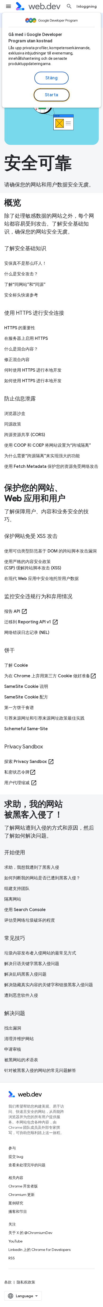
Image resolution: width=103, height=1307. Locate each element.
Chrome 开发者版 (23, 1186)
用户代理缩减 (20, 782)
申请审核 (12, 1049)
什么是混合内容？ (21, 349)
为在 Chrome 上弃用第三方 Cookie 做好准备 (50, 676)
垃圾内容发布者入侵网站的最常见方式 (40, 953)
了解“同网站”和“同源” (24, 284)
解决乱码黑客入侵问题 (25, 974)
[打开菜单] (8, 6)
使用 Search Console (25, 909)
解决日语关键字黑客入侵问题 (31, 963)
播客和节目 (17, 1211)
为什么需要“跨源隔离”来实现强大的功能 (42, 456)
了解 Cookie (16, 665)
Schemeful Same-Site (26, 729)
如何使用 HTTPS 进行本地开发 (33, 380)
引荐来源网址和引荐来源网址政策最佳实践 (44, 718)
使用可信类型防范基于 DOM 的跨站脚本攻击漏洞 (50, 551)
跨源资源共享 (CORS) (24, 434)
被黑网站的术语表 (21, 1060)
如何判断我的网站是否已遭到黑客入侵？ (42, 878)
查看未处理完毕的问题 (26, 1165)
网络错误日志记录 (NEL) (26, 632)
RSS (11, 1258)
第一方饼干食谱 (19, 707)
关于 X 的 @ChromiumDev (30, 1232)
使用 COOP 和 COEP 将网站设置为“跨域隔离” (47, 445)
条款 (8, 1282)
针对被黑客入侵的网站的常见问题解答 (40, 1070)
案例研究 (15, 1203)
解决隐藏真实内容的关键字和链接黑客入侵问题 (48, 985)
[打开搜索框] (69, 6)
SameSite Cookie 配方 (26, 697)
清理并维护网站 (19, 1038)
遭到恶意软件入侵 (21, 995)
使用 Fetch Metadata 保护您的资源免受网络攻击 (51, 466)
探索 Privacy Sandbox (29, 761)
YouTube (15, 1241)
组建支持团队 (17, 888)
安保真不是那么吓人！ (25, 263)
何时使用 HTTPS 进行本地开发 (33, 370)
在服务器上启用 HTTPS (26, 338)
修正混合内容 (17, 359)
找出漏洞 (12, 1028)
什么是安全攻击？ (21, 274)
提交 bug (15, 1156)
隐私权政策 (26, 1282)
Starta (51, 95)
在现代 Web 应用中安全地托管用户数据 (41, 578)
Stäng (51, 78)
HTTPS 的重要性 (19, 328)
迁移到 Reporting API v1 (31, 622)
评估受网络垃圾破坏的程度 (29, 920)
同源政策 (12, 424)
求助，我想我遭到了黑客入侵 (31, 867)
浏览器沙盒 (14, 413)
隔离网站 (12, 899)
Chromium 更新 (21, 1194)
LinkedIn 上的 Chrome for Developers (39, 1249)
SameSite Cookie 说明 (26, 686)
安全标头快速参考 (21, 295)
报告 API (15, 611)
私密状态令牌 (20, 772)
